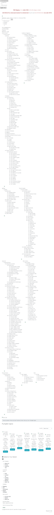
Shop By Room (5, 373)
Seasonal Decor (7, 262)
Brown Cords (11, 203)
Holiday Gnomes (11, 336)
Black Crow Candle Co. (32, 65)
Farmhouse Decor (10, 59)
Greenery (27, 202)
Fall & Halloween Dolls (13, 366)
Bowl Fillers (8, 136)
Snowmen (10, 339)
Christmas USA (32, 314)
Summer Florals (28, 196)
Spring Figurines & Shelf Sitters (14, 282)
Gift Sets (31, 296)
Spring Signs (12, 121)
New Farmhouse (41, 378)
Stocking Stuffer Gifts (31, 297)
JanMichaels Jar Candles (33, 66)
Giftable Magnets (32, 300)
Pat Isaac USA (32, 311)
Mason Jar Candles (34, 59)
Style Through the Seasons (13, 91)
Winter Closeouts (29, 381)
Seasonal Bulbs (11, 195)
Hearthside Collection (12, 152)
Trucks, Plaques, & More (13, 73)
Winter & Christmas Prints (15, 105)
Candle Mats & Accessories (31, 44)
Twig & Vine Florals (29, 207)
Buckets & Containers (29, 255)
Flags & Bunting (11, 296)
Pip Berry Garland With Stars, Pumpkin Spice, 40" (5, 441)
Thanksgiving (10, 360)
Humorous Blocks (12, 41)
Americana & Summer (10, 286)
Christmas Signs (13, 125)
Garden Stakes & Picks (30, 252)
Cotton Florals (28, 209)
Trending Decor (9, 82)
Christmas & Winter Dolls (13, 55)
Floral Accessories (27, 254)
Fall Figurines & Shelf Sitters (14, 361)
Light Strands (8, 200)
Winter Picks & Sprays (14, 310)
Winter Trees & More (14, 314)
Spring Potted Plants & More (16, 270)
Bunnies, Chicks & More (15, 279)
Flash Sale (25, 382)
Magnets (8, 132)
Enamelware (10, 394)
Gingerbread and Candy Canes (16, 319)
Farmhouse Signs (11, 61)
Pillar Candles (31, 40)
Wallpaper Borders (12, 128)
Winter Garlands (13, 311)
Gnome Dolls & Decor (12, 83)
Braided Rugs (13, 149)
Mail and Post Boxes (12, 63)
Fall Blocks (10, 38)
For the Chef (31, 269)
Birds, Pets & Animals (12, 70)
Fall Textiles (10, 368)
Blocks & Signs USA (33, 317)
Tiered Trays (10, 90)
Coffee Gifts (31, 283)
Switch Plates (9, 213)
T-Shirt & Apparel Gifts (33, 290)
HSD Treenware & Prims (15, 165)
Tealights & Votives (32, 42)
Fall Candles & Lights (12, 350)
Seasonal (4, 261)
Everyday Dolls (11, 52)
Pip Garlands (30, 216)
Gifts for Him (31, 270)
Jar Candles (28, 55)
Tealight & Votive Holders (33, 51)
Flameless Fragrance (30, 70)
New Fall (39, 377)
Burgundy (32, 221)
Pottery (9, 403)
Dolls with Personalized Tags (14, 58)
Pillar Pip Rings (32, 214)
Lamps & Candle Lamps (11, 199)
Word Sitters (10, 75)
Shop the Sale (32, 12)
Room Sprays (30, 76)
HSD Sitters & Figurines (15, 161)
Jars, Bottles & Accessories (13, 62)
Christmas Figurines (14, 77)
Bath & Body (31, 298)
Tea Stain (31, 240)
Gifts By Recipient (30, 265)
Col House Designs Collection (14, 65)
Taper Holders (31, 49)
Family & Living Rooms (10, 388)
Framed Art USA (32, 318)
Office (7, 389)
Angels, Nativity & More (15, 328)
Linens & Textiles (9, 138)
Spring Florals (28, 195)
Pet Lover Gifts (32, 268)
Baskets (7, 96)
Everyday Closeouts (30, 377)
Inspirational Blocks (12, 47)
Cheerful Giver (31, 63)
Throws (9, 384)
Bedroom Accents (12, 387)
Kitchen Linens (11, 145)
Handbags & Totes (33, 287)
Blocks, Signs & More (12, 298)
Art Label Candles (33, 58)
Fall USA (31, 305)
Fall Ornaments (11, 364)
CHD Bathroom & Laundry (15, 172)
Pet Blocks (10, 44)
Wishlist (5, 22)
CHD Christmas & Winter (15, 181)
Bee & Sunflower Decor (13, 84)
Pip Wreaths (29, 219)
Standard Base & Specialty (13, 196)
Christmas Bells (13, 317)
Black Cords (10, 210)
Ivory (31, 230)
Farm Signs (12, 118)
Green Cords (11, 205)
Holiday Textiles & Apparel (13, 343)
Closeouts (25, 375)
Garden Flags (28, 249)
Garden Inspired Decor (28, 247)
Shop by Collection (10, 150)
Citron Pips (32, 224)
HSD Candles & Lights (14, 157)
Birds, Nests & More (29, 248)
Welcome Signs (13, 122)
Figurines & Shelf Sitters (11, 68)
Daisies (26, 206)
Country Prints (11, 98)
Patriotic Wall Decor (12, 293)
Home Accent (5, 33)
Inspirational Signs (14, 119)
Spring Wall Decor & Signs (13, 273)
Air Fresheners (31, 72)
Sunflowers (27, 203)
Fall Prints (12, 101)
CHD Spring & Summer (15, 182)
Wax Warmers (31, 79)
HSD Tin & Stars (13, 164)
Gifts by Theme (30, 275)
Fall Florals (27, 192)
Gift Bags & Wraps (30, 263)
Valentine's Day (9, 284)
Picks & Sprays (30, 217)
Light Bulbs (8, 191)
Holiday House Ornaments (15, 331)
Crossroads (30, 56)
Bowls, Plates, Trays (12, 392)
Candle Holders (29, 45)
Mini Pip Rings (32, 213)
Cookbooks (31, 291)
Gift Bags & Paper (11, 333)
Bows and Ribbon (29, 256)
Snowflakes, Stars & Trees (15, 321)
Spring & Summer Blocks (13, 45)
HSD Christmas (13, 153)
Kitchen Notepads (12, 401)
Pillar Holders (31, 47)
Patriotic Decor (11, 290)
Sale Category (24, 374)
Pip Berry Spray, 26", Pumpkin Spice (48, 440)
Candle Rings (30, 212)
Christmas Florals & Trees (13, 308)
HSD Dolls (12, 159)
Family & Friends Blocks (13, 40)
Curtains (10, 139)
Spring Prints (13, 103)
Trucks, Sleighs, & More (15, 326)
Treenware (8, 129)
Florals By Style (26, 199)
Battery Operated (11, 202)
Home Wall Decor (9, 97)
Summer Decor (11, 291)
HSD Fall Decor (13, 156)
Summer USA (32, 308)
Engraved (12, 111)
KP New (37, 374)
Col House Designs (12, 168)
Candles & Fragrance (26, 33)
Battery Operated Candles (31, 35)
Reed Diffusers (31, 75)
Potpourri (30, 77)
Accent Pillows (11, 143)
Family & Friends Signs (14, 117)
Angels (9, 72)
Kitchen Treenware (12, 410)
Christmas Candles (12, 305)
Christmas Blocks (11, 37)
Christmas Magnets (14, 304)
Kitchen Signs (13, 124)
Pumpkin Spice (33, 244)
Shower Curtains (11, 378)
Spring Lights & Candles (13, 272)
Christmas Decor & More (11, 297)
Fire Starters (28, 80)
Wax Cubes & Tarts (32, 73)
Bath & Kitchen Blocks (12, 48)
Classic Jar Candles (34, 62)
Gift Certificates (32, 293)
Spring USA (10, 275)
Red (30, 234)
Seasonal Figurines (12, 76)
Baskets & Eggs (13, 277)
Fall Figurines (13, 79)
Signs (9, 108)
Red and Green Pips (34, 235)
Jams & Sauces (11, 412)
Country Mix (32, 228)
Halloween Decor (11, 363)
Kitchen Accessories (12, 396)
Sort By (40, 428)
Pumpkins (10, 359)
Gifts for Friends (32, 266)
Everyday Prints (13, 107)
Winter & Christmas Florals (30, 194)
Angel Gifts (31, 284)
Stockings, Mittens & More (15, 325)
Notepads (31, 289)
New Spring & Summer (42, 375)
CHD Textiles (13, 184)
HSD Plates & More (14, 163)
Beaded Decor (11, 89)
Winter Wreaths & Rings (15, 312)
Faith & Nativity (11, 342)
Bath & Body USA (32, 319)
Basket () (4, 2)
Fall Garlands (13, 356)
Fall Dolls (10, 56)
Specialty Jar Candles (34, 61)
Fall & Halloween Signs (15, 112)
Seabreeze (32, 242)
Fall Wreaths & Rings (14, 357)
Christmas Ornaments (12, 315)
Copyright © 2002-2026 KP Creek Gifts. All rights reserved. (14, 509)
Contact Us (15, 18)
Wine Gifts (31, 277)
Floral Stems (27, 200)
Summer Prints (13, 104)
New (35, 373)
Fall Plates (10, 367)
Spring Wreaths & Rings (15, 266)
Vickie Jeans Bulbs (12, 198)
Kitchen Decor (11, 398)
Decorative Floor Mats (14, 147)
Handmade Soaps (12, 395)
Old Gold (31, 231)
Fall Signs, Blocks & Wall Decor (14, 349)
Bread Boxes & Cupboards (13, 409)
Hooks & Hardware (10, 131)
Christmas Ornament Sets (15, 322)
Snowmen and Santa (14, 318)
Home (11, 18)
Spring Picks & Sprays (14, 268)
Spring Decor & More (10, 263)
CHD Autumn (13, 179)
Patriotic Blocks (11, 42)
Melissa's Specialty (32, 69)
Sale (20, 373)
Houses (10, 69)
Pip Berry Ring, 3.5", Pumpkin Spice (20, 440)
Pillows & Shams (11, 385)
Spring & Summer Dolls (13, 54)
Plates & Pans (31, 48)
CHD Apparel (13, 171)
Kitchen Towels (13, 406)
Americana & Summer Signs (16, 115)
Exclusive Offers (22, 18)
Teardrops (29, 245)
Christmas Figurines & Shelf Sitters (15, 307)
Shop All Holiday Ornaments (16, 332)
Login (8, 18)
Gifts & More (25, 261)
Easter (9, 276)
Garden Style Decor (29, 251)
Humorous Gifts (32, 280)
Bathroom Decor (11, 380)
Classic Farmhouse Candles (33, 68)
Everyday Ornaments (10, 133)
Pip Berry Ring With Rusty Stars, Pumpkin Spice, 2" (41, 441)
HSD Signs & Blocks (14, 167)
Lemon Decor (11, 86)
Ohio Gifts (31, 279)
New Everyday (41, 380)
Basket (5, 24)
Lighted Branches (9, 212)
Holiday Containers (12, 345)
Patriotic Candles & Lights (13, 287)
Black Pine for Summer (15, 94)
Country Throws (11, 142)
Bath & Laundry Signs (14, 110)
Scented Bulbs (11, 194)
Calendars (31, 294)
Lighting (3, 188)
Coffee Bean (32, 226)
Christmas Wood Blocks (15, 301)
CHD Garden (13, 177)
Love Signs (12, 114)
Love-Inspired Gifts (33, 276)
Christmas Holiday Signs (15, 303)
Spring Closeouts (29, 380)
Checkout (4, 30)
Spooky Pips (32, 238)
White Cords (10, 209)
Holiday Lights (11, 338)
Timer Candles (31, 41)
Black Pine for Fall (14, 93)
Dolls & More (9, 51)
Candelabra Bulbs (12, 192)
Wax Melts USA (32, 315)
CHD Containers (13, 175)
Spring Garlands (13, 269)
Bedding (10, 140)
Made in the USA (30, 304)
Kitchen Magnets (11, 399)
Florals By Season (27, 191)
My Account (4, 5)
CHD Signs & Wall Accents (15, 170)
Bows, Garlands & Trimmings (16, 329)
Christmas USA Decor (12, 346)
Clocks (7, 49)
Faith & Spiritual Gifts (33, 282)
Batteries (30, 38)
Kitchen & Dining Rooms (11, 391)
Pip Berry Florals (28, 210)
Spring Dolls (10, 283)
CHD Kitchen (13, 174)
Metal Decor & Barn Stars (13, 126)
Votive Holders (31, 52)
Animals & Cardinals (14, 324)
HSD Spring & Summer (15, 154)
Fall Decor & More (10, 347)
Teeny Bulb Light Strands (13, 207)
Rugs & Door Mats (12, 146)
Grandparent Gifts (32, 273)
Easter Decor (13, 280)
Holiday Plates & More (13, 335)
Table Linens (13, 408)
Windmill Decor (11, 66)
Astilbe (26, 205)
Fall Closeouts (28, 378)
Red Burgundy (32, 237)
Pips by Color (30, 220)
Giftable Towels (32, 303)
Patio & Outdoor (11, 206)
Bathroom (8, 375)
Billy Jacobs (12, 100)
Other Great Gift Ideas (31, 286)
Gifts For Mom (32, 272)
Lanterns (28, 54)
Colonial (31, 227)
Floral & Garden (22, 188)
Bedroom (8, 381)
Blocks (7, 35)
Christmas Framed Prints (15, 300)
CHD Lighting (13, 178)
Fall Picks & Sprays (14, 354)
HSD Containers (13, 160)
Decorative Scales (12, 87)
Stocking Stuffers (11, 340)
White (31, 241)
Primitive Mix (32, 233)
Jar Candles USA (32, 310)
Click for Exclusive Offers (8, 505)
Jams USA (31, 307)
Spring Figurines (13, 80)
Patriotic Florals (28, 198)
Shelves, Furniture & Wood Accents (13, 135)
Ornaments (31, 301)
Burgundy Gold (33, 223)
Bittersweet (12, 353)
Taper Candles (31, 37)
